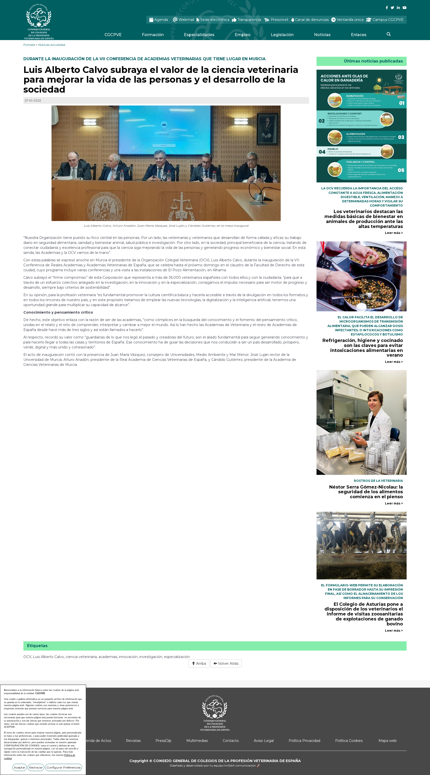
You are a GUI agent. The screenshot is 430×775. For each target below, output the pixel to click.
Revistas (133, 740)
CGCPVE (113, 34)
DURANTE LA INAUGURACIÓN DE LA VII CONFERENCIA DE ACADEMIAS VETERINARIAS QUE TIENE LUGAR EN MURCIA (144, 58)
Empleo (243, 34)
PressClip (163, 740)
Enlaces (359, 34)
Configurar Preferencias (64, 767)
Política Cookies (349, 740)
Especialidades (199, 34)
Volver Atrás (227, 663)
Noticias (322, 34)
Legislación (282, 34)
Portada (29, 45)
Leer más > (394, 233)
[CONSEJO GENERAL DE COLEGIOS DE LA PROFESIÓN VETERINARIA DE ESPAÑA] (52, 21)
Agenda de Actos (96, 740)
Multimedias (197, 740)
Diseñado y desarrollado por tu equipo (215, 765)
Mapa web (387, 740)
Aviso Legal (264, 740)
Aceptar (19, 767)
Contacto (231, 740)
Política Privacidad (304, 740)
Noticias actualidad (51, 45)
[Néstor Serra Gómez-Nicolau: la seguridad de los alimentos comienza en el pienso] (362, 422)
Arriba (200, 663)
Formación (153, 34)
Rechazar (36, 767)
